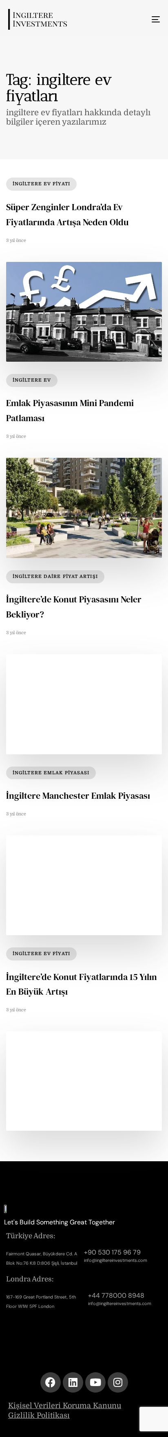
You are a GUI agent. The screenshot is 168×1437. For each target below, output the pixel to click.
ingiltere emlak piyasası (51, 773)
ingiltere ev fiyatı (41, 184)
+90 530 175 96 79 (112, 1252)
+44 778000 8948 (116, 1295)
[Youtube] (95, 1382)
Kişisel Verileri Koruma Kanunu (64, 1406)
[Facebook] (50, 1382)
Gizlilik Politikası (39, 1415)
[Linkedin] (73, 1382)
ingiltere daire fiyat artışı (55, 576)
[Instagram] (118, 1382)
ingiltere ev (32, 380)
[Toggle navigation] (134, 19)
